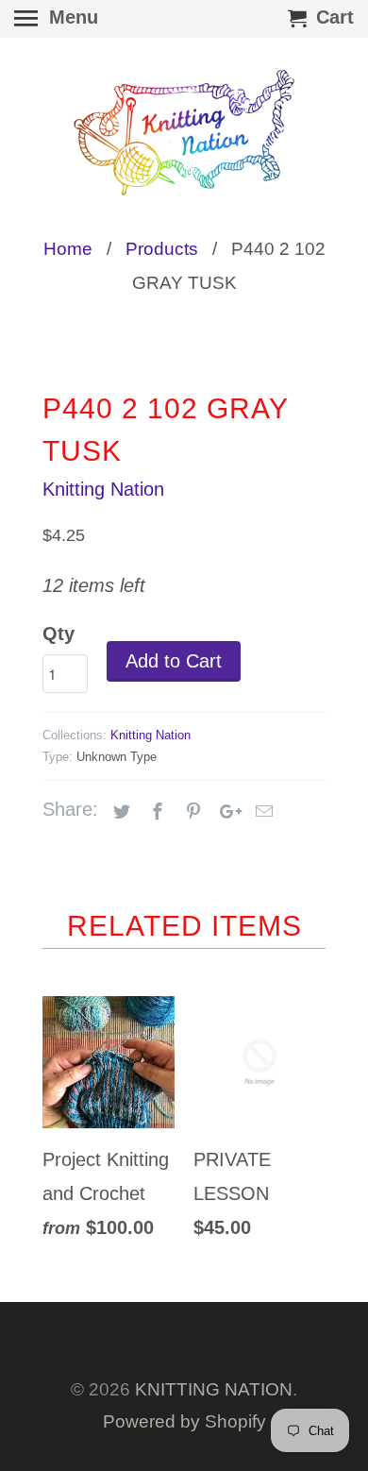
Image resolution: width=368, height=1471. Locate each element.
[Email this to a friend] (261, 812)
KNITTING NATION (214, 1389)
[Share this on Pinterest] (191, 812)
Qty (58, 633)
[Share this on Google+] (225, 812)
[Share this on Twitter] (119, 812)
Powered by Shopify (184, 1421)
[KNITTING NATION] (184, 132)
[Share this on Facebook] (155, 812)
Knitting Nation (103, 489)
